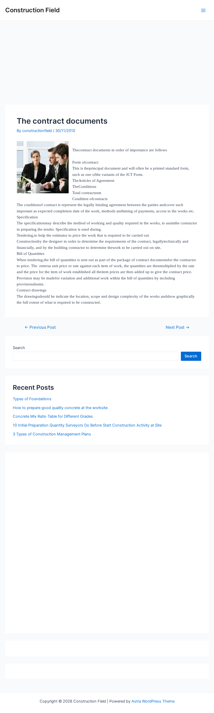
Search (19, 347)
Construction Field (32, 10)
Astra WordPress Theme (153, 701)
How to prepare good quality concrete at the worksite (60, 407)
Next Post (177, 327)
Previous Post (40, 327)
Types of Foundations (32, 399)
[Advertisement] (107, 60)
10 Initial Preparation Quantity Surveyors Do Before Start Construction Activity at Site (87, 425)
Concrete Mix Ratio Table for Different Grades (53, 416)
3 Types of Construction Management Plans (52, 434)
